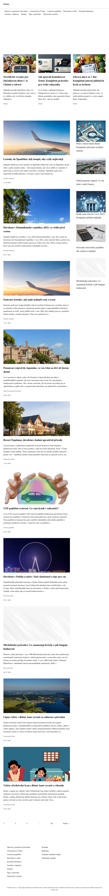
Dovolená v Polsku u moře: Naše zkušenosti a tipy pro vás (34, 576)
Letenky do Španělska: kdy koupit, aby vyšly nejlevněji (33, 159)
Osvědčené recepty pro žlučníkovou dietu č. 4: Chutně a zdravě (15, 80)
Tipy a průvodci (35, 14)
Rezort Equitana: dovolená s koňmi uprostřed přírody (32, 440)
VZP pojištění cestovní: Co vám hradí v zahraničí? (31, 508)
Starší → (66, 823)
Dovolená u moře (70, 11)
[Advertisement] (54, 31)
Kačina (6, 4)
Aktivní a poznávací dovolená (16, 11)
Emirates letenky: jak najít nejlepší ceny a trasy (29, 299)
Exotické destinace (86, 11)
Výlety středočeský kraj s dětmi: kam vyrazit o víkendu (33, 785)
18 (51, 823)
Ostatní (24, 14)
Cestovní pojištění (54, 11)
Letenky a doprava (11, 14)
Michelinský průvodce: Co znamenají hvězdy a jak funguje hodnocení (90, 284)
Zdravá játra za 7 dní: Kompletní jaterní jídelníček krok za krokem (88, 80)
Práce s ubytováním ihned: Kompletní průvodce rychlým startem (89, 147)
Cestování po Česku (37, 11)
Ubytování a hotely (50, 14)
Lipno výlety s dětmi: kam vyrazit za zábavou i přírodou (34, 717)
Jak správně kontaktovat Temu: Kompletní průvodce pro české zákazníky (53, 80)
